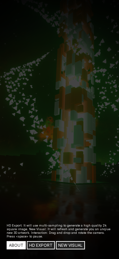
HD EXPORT (41, 245)
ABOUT (16, 245)
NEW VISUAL (70, 245)
